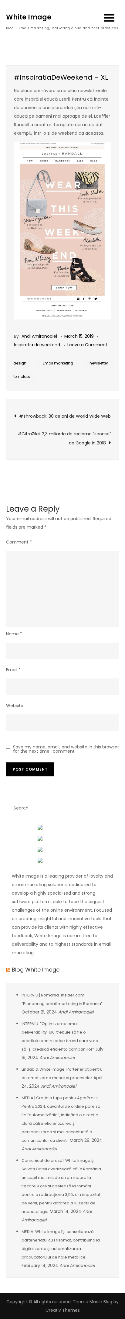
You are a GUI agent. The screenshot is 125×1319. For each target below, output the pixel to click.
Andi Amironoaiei (39, 336)
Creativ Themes (63, 1310)
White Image (28, 17)
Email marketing (58, 363)
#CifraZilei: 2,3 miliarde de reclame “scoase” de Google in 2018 (64, 438)
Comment (19, 542)
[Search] (111, 808)
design (19, 363)
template (21, 376)
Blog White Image (35, 969)
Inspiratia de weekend (37, 345)
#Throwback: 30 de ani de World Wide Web (65, 416)
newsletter (99, 363)
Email (13, 670)
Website (14, 706)
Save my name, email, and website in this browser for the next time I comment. (66, 749)
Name (14, 634)
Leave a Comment (87, 345)
